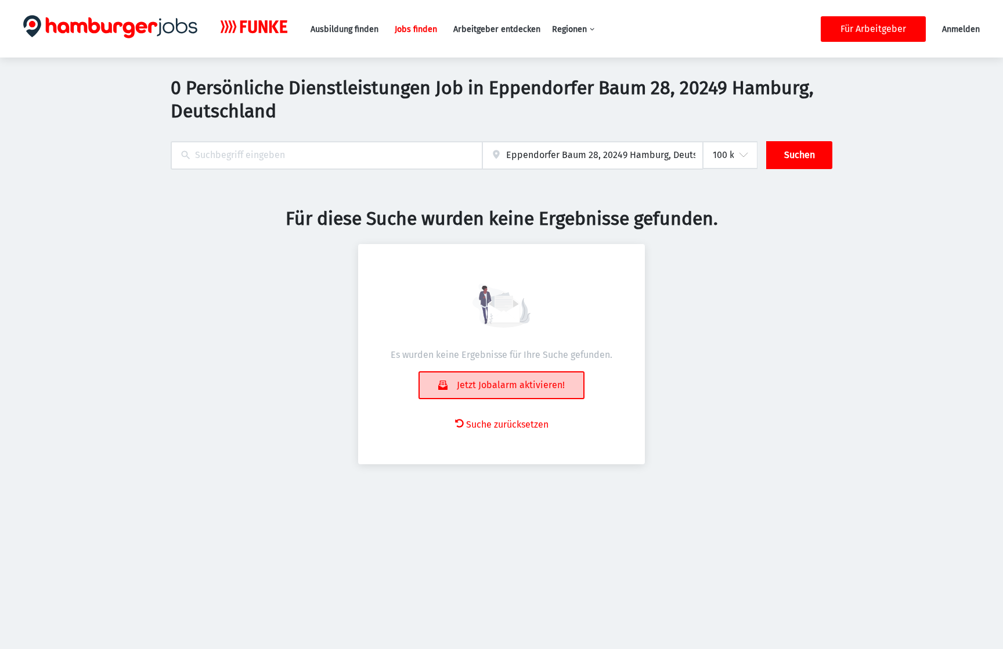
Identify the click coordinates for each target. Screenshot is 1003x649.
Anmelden (961, 29)
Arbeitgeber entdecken (496, 29)
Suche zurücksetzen (507, 424)
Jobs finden (416, 29)
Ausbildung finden (344, 29)
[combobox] (326, 155)
